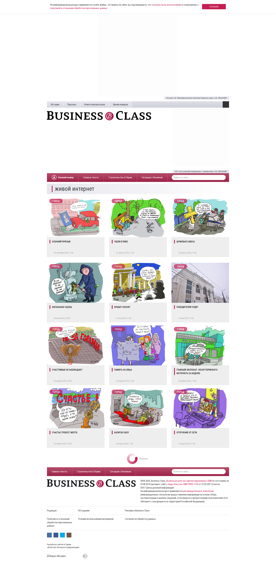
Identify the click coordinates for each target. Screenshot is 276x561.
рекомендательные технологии (198, 491)
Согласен (213, 6)
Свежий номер (66, 177)
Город (56, 201)
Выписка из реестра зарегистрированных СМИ (189, 480)
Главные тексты (91, 177)
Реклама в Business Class (137, 510)
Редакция (52, 510)
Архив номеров (120, 104)
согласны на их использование (167, 4)
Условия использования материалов (96, 518)
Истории (55, 104)
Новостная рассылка (94, 104)
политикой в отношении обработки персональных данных (78, 8)
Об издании (83, 510)
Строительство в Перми (120, 177)
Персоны (71, 104)
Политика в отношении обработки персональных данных (59, 522)
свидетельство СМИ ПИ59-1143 (182, 484)
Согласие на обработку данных (140, 518)
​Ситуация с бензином (152, 177)
